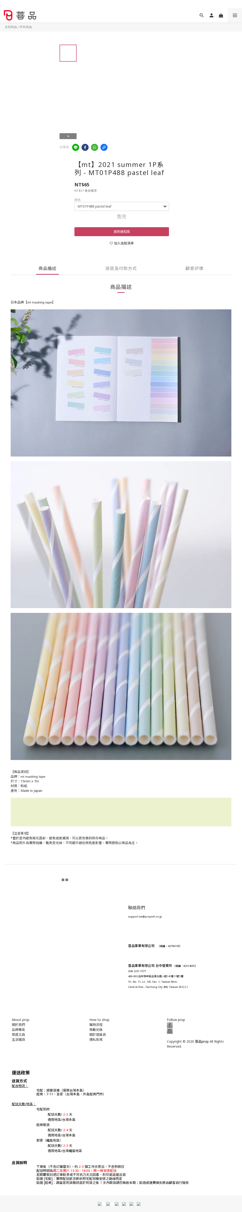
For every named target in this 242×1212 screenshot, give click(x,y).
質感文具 (18, 1034)
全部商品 (11, 27)
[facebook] (85, 147)
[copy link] (104, 147)
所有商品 (26, 27)
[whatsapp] (94, 147)
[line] (75, 147)
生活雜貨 (18, 1039)
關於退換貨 (97, 1034)
